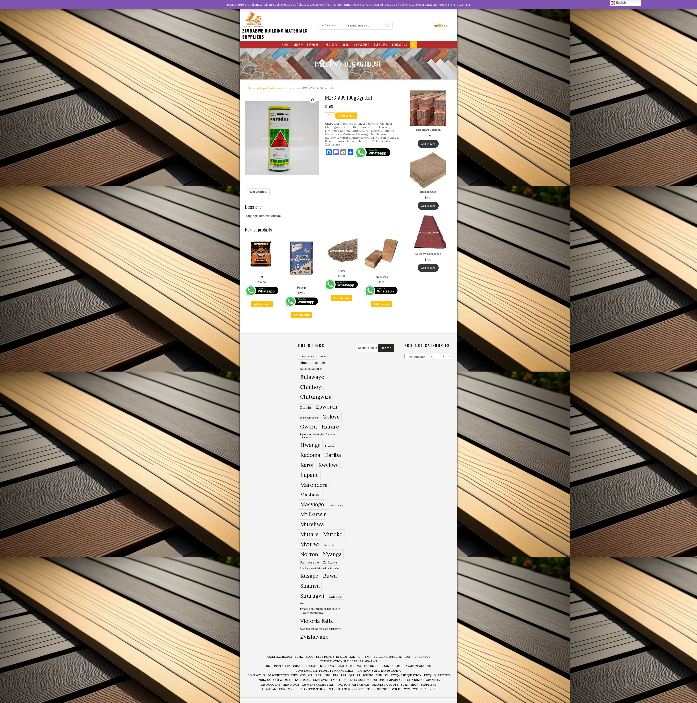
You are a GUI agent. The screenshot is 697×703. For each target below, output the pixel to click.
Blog (346, 44)
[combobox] (428, 356)
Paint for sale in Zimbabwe (318, 562)
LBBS (327, 675)
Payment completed (318, 684)
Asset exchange (279, 656)
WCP (407, 689)
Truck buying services (384, 689)
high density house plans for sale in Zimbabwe (318, 436)
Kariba (355, 130)
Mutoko (356, 137)
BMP (368, 656)
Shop (297, 44)
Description (258, 191)
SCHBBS (368, 675)
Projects (331, 44)
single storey (335, 596)
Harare (384, 127)
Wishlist (420, 689)
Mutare (345, 137)
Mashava (349, 134)
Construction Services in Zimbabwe (348, 661)
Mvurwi (369, 137)
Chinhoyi (386, 123)
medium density (336, 505)
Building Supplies (311, 368)
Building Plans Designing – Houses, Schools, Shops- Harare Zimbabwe (375, 666)
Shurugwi (364, 141)
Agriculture (275, 88)
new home (291, 684)
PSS (343, 675)
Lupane (389, 130)
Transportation (312, 689)
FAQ (334, 680)
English (620, 2)
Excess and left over (312, 680)
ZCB (432, 689)
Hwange (331, 130)
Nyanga (392, 137)
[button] (312, 100)
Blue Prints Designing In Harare (291, 666)
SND (379, 675)
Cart (408, 656)
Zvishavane (332, 144)
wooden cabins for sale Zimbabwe (320, 628)
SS (386, 675)
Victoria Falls (381, 141)
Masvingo (363, 134)
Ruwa (340, 141)
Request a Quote (385, 684)
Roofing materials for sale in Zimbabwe (320, 568)
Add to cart (346, 115)
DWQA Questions (437, 675)
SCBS (404, 684)
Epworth (350, 127)
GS (310, 675)
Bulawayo (372, 123)
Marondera (333, 134)
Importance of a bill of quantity (413, 680)
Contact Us (399, 44)
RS (358, 675)
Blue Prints (325, 656)
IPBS (318, 675)
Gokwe (362, 127)
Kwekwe (376, 130)
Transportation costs (346, 689)
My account (361, 44)
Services (313, 44)
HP (358, 656)
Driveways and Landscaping (379, 670)
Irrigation (329, 446)
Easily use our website (274, 680)
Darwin (305, 407)
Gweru (373, 127)
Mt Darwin (378, 134)
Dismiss (464, 4)
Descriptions (278, 675)
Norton (380, 137)
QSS (351, 675)
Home (285, 44)
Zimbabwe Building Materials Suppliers (274, 33)
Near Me (329, 545)
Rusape (330, 141)
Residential (345, 656)
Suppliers (380, 44)
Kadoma (344, 130)
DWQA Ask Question (406, 675)
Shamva (350, 141)
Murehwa (331, 137)
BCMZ (299, 656)
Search (386, 348)
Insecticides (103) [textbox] (425, 356)
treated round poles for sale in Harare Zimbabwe (320, 611)
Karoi (365, 130)
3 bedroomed (307, 356)
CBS (303, 675)
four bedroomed (309, 417)
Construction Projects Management (325, 670)
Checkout (422, 656)
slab (302, 603)
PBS (335, 675)
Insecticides (292, 88)
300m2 (323, 356)
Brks (294, 675)
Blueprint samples (313, 363)
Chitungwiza (333, 127)
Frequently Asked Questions (362, 680)
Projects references (353, 684)
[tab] (258, 191)
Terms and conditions (279, 689)
